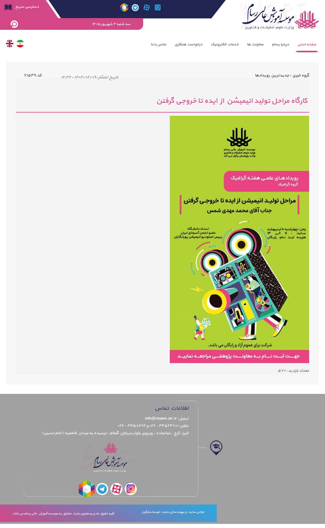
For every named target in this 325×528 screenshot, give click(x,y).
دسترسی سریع (27, 7)
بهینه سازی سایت (172, 512)
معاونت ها (255, 44)
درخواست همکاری (188, 44)
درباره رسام (280, 44)
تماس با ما (158, 44)
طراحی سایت (195, 512)
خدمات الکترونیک (225, 44)
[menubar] (233, 44)
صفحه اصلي (306, 44)
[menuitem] (306, 44)
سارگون (147, 512)
